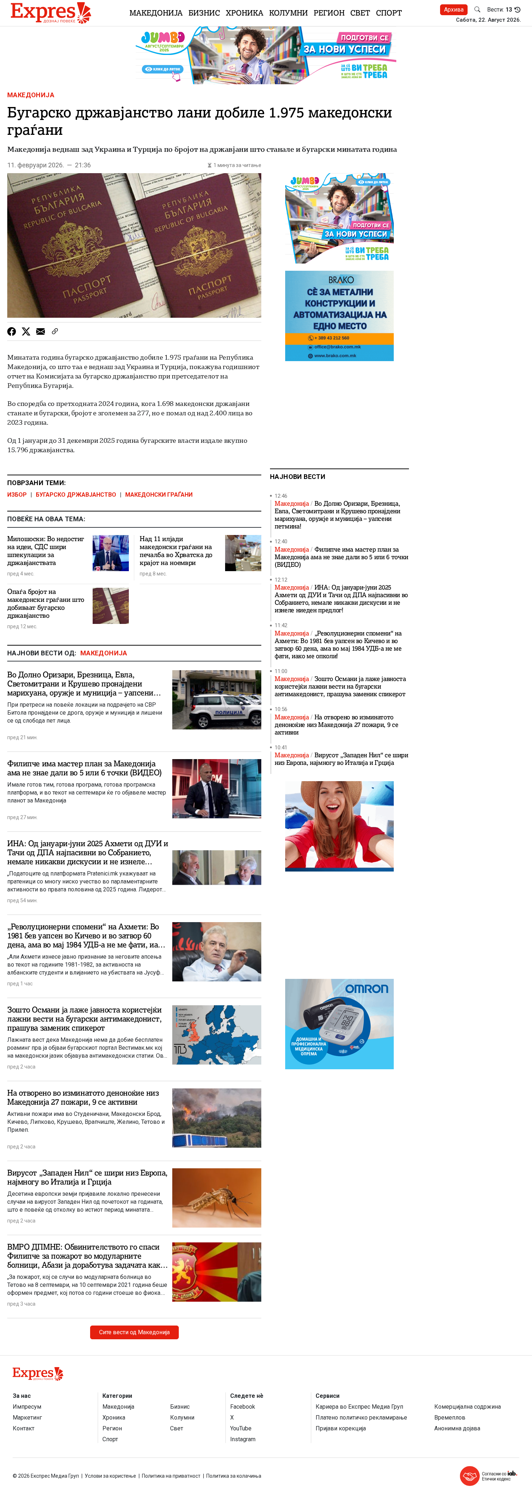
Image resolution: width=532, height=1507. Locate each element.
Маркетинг (27, 1417)
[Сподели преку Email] (40, 331)
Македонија (156, 12)
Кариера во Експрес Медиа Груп (359, 1406)
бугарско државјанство (76, 494)
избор (17, 494)
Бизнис (204, 12)
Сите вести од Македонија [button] (134, 1332)
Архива (454, 9)
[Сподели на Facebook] (11, 331)
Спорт (389, 12)
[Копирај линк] (55, 331)
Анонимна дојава (457, 1428)
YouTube (241, 1428)
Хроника (244, 12)
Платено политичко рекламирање (361, 1417)
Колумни (288, 12)
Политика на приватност (171, 1476)
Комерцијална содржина (467, 1406)
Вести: (499, 10)
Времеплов (449, 1417)
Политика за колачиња (233, 1476)
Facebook (242, 1406)
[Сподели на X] (26, 331)
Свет (360, 12)
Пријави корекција (341, 1428)
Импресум (27, 1406)
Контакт (23, 1428)
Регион (329, 12)
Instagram (243, 1439)
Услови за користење (110, 1476)
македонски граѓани (159, 494)
